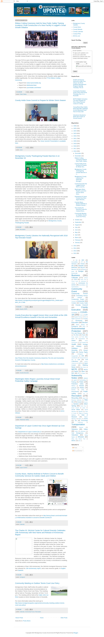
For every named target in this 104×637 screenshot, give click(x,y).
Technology (84, 420)
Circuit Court (75, 281)
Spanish (20, 570)
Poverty (73, 389)
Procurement (75, 391)
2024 (75, 131)
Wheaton (81, 437)
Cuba (81, 315)
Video (86, 429)
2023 (75, 133)
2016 (75, 151)
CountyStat (74, 312)
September (78, 222)
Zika (79, 440)
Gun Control (82, 342)
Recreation (22, 229)
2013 (75, 250)
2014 (75, 248)
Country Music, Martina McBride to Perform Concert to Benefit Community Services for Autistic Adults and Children (39, 475)
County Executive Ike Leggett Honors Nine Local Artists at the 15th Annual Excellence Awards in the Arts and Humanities (41, 316)
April (76, 235)
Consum (73, 301)
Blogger (76, 633)
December (78, 153)
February (78, 240)
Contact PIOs (77, 33)
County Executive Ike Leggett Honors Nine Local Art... (81, 185)
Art (72, 265)
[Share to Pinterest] (32, 92)
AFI (82, 262)
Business (76, 275)
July (76, 227)
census (86, 277)
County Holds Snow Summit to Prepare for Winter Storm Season (40, 100)
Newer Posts (19, 617)
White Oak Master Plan (78, 439)
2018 (75, 146)
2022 (75, 136)
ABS (82, 260)
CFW (75, 279)
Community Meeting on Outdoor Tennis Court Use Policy (37, 583)
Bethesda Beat (31, 85)
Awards (22, 309)
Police (82, 388)
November (78, 156)
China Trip (83, 279)
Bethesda (74, 267)
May (76, 232)
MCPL (25, 309)
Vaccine (81, 427)
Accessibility (75, 262)
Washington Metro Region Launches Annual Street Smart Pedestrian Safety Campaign (37, 380)
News (83, 373)
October (77, 219)
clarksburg (83, 281)
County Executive (24, 372)
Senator (86, 402)
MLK (73, 373)
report (84, 398)
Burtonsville (74, 273)
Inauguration (75, 356)
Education (75, 322)
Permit (81, 386)
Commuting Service (82, 295)
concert (80, 297)
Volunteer (75, 435)
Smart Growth (75, 407)
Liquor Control (23, 467)
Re (84, 393)
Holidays (75, 348)
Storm (79, 418)
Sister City (83, 406)
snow (21, 149)
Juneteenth (74, 357)
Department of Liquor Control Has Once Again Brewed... (81, 198)
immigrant (22, 577)
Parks (81, 382)
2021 (75, 138)
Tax (76, 420)
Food (83, 335)
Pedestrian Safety (24, 419)
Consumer (81, 301)
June (76, 230)
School (79, 402)
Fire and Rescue (77, 333)
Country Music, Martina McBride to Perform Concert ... (81, 204)
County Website (77, 29)
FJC (87, 333)
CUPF (86, 315)
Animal (83, 263)
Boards (84, 269)
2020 (75, 141)
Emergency (75, 326)
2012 (75, 253)
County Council (82, 305)
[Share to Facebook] (31, 92)
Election (85, 322)
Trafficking (80, 422)
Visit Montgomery (77, 433)
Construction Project (78, 299)
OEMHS (86, 378)
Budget (80, 271)
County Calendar (78, 31)
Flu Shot (76, 335)
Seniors (76, 404)
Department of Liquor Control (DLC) (29, 432)
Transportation (78, 424)
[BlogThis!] (28, 92)
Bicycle (83, 267)
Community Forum (30, 611)
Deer (85, 316)
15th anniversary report (33, 568)
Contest (74, 303)
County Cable (83, 303)
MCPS (86, 369)
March (77, 237)
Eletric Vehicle (80, 324)
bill (79, 269)
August (77, 225)
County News (77, 27)
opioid (75, 380)
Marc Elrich (83, 367)
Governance (82, 338)
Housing (74, 350)
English (63, 568)
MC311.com (76, 36)
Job (82, 356)
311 (77, 260)
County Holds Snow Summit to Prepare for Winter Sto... (81, 165)
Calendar (22, 524)
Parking (74, 382)
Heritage (85, 344)
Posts (75, 447)
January (77, 242)
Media (76, 371)
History (78, 346)
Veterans (75, 429)
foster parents (75, 337)
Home (42, 617)
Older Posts (64, 617)
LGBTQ (80, 363)
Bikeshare (74, 269)
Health (74, 344)
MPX (79, 373)
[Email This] (26, 92)
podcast (74, 388)
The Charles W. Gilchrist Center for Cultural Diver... (81, 209)
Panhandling (82, 380)
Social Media (76, 409)
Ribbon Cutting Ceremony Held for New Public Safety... (81, 159)
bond (73, 271)
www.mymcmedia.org (34, 83)
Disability (85, 318)
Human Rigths (83, 352)
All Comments (78, 450)
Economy (79, 320)
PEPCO (73, 385)
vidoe (76, 431)
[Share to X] (29, 92)
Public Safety (23, 94)
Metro (83, 371)
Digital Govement (76, 318)
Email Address (87, 66)
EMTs (84, 326)
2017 (75, 148)
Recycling (75, 398)
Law (79, 359)
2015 (75, 245)
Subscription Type (81, 62)
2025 (75, 128)
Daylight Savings (78, 316)
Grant (73, 340)
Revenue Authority (76, 400)
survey (86, 418)
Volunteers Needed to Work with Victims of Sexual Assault (79, 116)
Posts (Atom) (26, 621)
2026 (75, 126)
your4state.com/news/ (34, 87)
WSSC (73, 440)
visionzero (83, 431)
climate (73, 283)
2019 (75, 143)
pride (82, 389)
